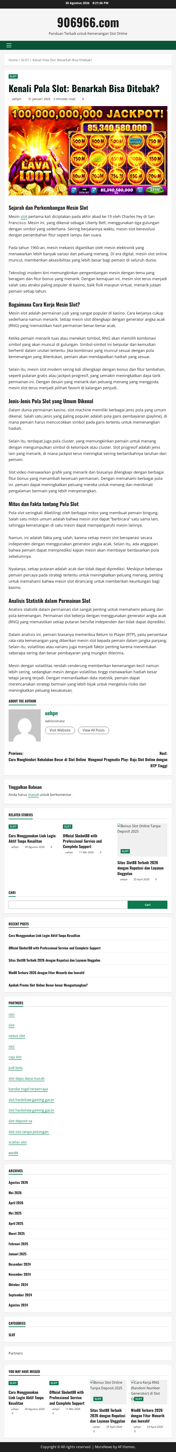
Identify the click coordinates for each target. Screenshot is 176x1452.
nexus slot (17, 1035)
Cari (12, 892)
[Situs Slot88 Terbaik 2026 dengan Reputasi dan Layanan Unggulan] (142, 840)
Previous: (47, 756)
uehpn (16, 99)
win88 (13, 1153)
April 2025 (16, 1223)
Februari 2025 (18, 1243)
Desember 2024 (20, 1264)
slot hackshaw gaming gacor (31, 1099)
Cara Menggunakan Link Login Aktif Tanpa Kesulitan (32, 838)
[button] (9, 45)
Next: (127, 759)
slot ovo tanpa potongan (29, 1131)
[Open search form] (170, 45)
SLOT (13, 76)
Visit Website (60, 730)
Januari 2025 (17, 1253)
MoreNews (103, 1446)
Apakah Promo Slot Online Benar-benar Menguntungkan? (48, 985)
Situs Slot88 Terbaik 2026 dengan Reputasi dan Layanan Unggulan (140, 868)
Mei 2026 (15, 1192)
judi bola (16, 1067)
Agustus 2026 (18, 1182)
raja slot (15, 1057)
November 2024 (20, 1274)
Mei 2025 (15, 1213)
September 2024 (20, 1294)
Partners (16, 1353)
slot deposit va (20, 1121)
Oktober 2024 (18, 1284)
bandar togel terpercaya (28, 1089)
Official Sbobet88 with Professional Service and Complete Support (82, 841)
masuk (33, 794)
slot (24, 216)
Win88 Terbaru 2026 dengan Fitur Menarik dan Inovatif (46, 972)
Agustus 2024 (18, 1305)
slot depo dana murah (27, 1078)
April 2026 (16, 1202)
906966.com (88, 22)
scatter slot (18, 1142)
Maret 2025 (17, 1233)
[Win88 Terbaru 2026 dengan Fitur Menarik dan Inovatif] (149, 1392)
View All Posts (94, 730)
